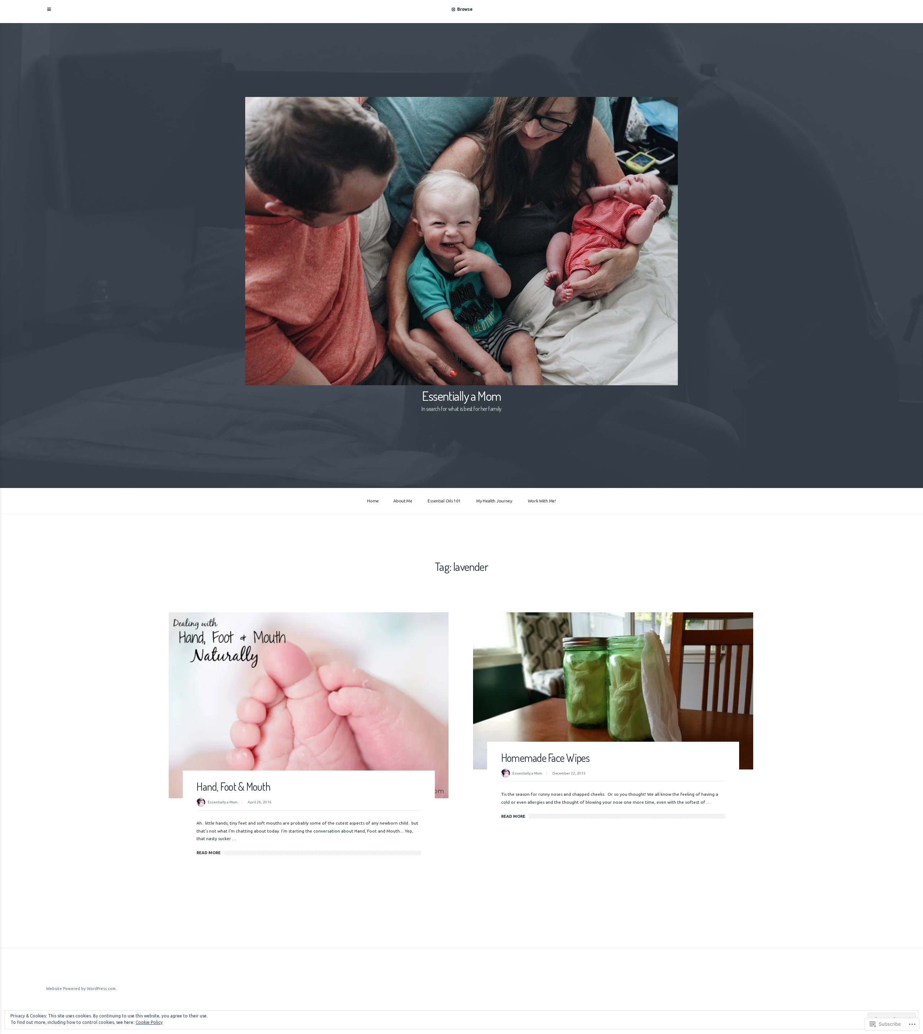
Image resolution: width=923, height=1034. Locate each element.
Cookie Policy (149, 1022)
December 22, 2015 (569, 773)
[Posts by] (202, 803)
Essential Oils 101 (444, 500)
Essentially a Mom (461, 395)
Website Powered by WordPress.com (81, 988)
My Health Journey (494, 500)
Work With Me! (542, 500)
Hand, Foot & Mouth (233, 786)
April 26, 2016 (259, 802)
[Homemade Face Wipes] (613, 690)
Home (373, 500)
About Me (402, 500)
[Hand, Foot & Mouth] (309, 705)
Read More (208, 853)
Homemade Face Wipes (545, 757)
